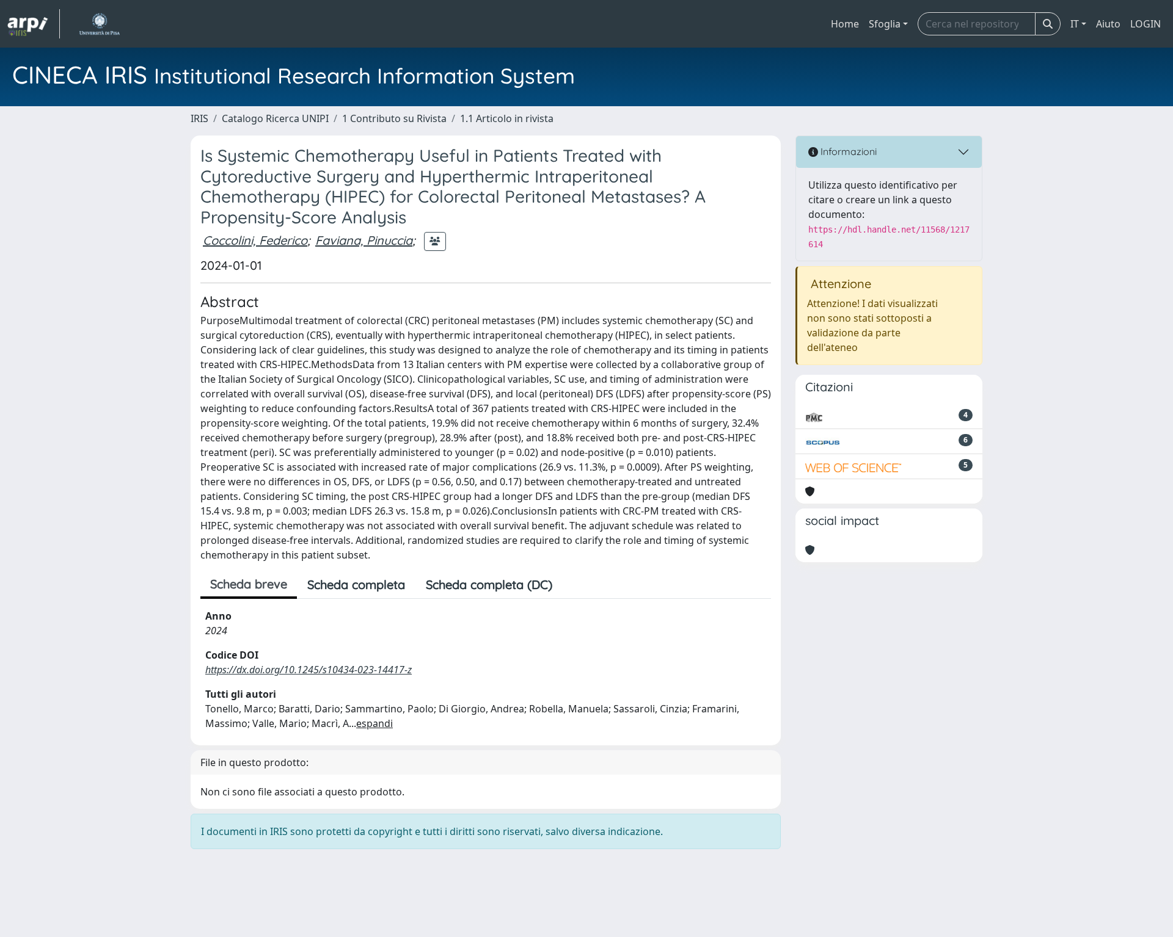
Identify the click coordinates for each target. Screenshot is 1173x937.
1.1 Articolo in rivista (507, 118)
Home (845, 24)
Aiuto (1108, 24)
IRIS (199, 118)
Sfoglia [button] (885, 24)
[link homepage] (33, 23)
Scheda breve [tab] (248, 584)
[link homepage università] (99, 23)
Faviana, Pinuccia (363, 240)
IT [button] (1074, 24)
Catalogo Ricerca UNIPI (275, 118)
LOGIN (1145, 24)
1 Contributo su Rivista (394, 118)
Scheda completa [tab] (356, 584)
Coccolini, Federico (255, 240)
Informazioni (847, 151)
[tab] (573, 585)
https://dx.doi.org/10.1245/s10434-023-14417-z (308, 669)
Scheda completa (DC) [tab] (489, 584)
